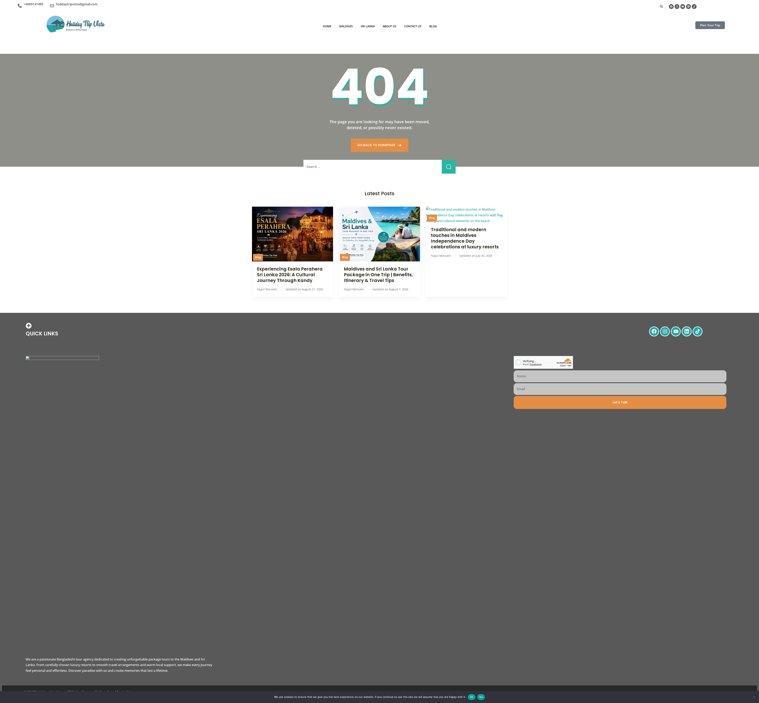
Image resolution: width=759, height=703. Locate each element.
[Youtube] (682, 6)
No (481, 696)
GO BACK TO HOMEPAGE (376, 145)
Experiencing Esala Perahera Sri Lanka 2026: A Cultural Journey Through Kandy (290, 275)
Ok (471, 696)
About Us (389, 26)
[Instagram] (677, 6)
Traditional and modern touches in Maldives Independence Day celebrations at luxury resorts (465, 238)
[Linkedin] (688, 6)
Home (327, 26)
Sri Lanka (368, 26)
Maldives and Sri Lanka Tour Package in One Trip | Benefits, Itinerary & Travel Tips (378, 275)
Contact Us (412, 26)
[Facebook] (671, 6)
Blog (433, 26)
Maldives (346, 26)
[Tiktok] (694, 6)
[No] (754, 697)
